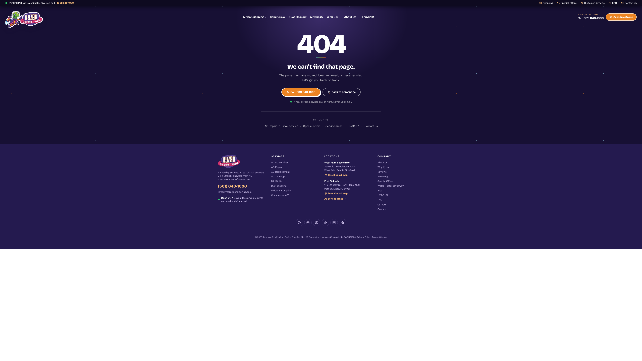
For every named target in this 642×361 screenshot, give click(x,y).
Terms (375, 237)
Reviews (382, 171)
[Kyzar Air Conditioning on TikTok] (325, 222)
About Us (350, 17)
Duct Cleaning (298, 17)
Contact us (371, 126)
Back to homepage (344, 92)
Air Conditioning (253, 17)
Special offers (311, 126)
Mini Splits (276, 181)
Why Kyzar (383, 167)
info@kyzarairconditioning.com (234, 191)
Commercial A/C (280, 195)
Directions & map (338, 174)
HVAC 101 (368, 17)
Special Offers (568, 3)
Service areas (334, 126)
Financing (548, 3)
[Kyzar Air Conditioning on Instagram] (308, 222)
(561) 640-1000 (65, 3)
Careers (382, 204)
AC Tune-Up (278, 176)
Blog (380, 190)
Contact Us (631, 3)
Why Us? (332, 17)
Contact (382, 209)
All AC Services (279, 162)
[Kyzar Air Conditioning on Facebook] (299, 222)
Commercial (277, 17)
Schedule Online (623, 17)
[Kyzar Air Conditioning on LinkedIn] (334, 222)
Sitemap (383, 237)
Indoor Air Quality (281, 190)
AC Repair (270, 126)
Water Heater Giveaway (391, 185)
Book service (290, 126)
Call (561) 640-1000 (302, 92)
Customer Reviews (594, 3)
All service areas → (335, 198)
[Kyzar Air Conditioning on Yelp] (342, 222)
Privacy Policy (363, 237)
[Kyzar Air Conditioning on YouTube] (316, 222)
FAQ (614, 3)
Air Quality (317, 17)
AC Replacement (280, 171)
